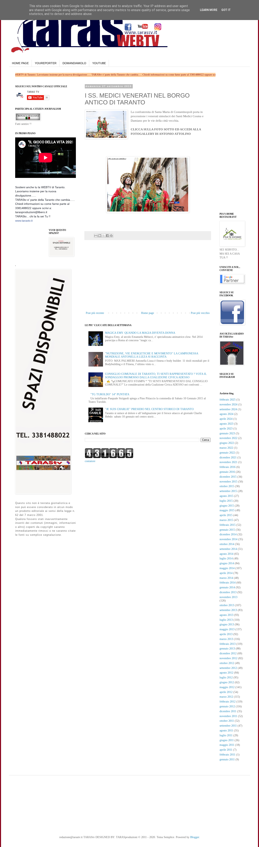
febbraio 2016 (228, 467)
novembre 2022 (228, 438)
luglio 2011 (226, 735)
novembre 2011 (228, 716)
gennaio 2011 (227, 759)
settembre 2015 (228, 491)
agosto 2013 (226, 614)
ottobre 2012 (227, 663)
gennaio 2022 (227, 452)
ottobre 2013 (227, 605)
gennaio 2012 (227, 706)
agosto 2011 (226, 730)
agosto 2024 (226, 414)
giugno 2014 (227, 563)
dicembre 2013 (228, 592)
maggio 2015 (227, 510)
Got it (226, 10)
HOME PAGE (20, 63)
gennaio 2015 (227, 529)
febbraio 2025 (228, 399)
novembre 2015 (228, 481)
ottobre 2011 (227, 720)
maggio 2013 (227, 629)
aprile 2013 (226, 634)
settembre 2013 (228, 610)
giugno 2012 (227, 682)
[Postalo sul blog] (100, 236)
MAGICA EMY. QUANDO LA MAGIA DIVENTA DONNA (140, 332)
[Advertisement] (132, 149)
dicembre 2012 (228, 653)
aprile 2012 (226, 692)
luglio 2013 (226, 619)
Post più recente (95, 313)
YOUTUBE (99, 63)
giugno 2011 (227, 740)
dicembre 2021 (228, 457)
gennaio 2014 (227, 587)
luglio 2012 (226, 677)
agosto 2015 (226, 495)
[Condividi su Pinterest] (111, 236)
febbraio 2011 (227, 754)
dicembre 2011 (228, 711)
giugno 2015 (227, 505)
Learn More (208, 10)
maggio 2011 (227, 744)
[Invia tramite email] (96, 236)
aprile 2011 (226, 749)
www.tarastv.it (24, 220)
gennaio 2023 (227, 433)
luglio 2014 (226, 558)
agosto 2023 (226, 423)
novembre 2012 (228, 658)
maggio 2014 (227, 568)
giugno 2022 (227, 442)
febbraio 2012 (228, 701)
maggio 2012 (227, 687)
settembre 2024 (228, 409)
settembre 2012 (228, 668)
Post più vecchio (200, 313)
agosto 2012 (226, 672)
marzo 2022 (226, 447)
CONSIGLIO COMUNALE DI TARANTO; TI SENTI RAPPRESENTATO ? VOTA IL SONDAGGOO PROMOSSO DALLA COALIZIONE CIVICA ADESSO (156, 375)
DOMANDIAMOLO (74, 63)
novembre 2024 (228, 404)
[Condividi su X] (104, 236)
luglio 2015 (226, 500)
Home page (147, 313)
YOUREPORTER (45, 63)
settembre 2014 (228, 548)
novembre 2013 (228, 597)
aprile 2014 (226, 573)
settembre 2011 (228, 725)
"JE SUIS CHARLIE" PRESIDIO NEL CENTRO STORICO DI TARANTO (149, 409)
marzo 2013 (226, 639)
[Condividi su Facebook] (107, 236)
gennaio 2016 (227, 471)
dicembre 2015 (228, 476)
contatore (90, 461)
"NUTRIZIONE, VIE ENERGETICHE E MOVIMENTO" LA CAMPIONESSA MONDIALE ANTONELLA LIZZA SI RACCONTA (151, 355)
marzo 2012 (226, 696)
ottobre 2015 (227, 486)
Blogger (194, 837)
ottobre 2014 (227, 544)
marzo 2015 (226, 520)
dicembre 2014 (228, 534)
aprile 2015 (226, 515)
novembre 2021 (228, 462)
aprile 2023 (226, 428)
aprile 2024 (226, 418)
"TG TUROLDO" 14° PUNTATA (109, 394)
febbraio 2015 (228, 524)
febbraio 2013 (228, 643)
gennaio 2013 (227, 648)
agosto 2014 (226, 553)
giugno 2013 (227, 624)
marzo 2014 (226, 577)
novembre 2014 (228, 539)
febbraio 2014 (228, 582)
